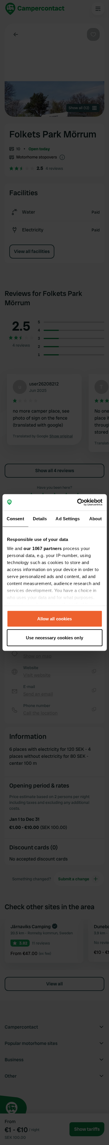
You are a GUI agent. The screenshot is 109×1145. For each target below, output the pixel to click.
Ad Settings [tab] (68, 518)
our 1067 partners (43, 548)
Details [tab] (40, 518)
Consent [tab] (15, 518)
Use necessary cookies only (54, 637)
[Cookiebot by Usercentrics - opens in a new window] (77, 502)
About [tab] (95, 518)
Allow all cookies (54, 618)
